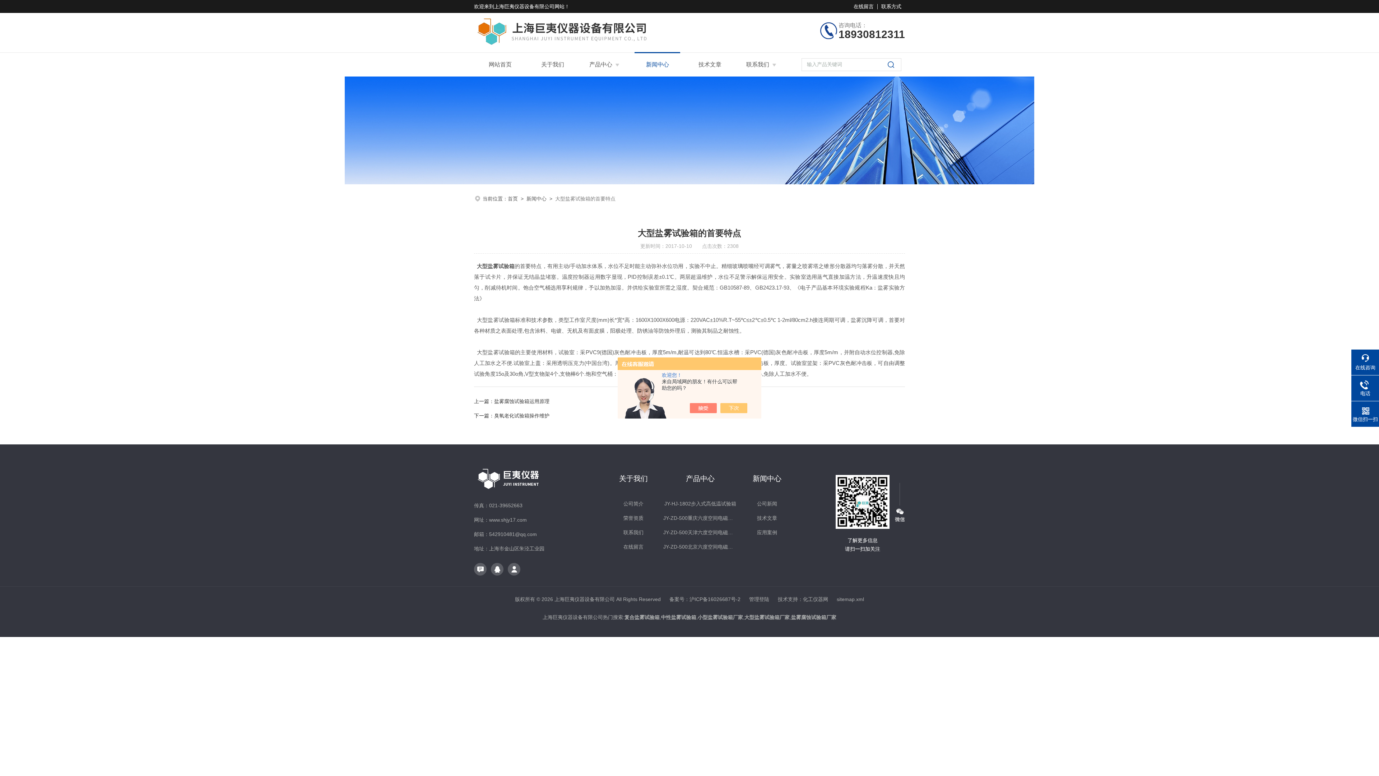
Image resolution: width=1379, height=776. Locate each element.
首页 (513, 199)
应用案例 (767, 532)
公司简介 (633, 504)
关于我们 (552, 64)
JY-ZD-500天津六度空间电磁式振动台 (700, 532)
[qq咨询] (497, 569)
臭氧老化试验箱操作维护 (521, 416)
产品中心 (600, 64)
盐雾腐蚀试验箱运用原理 (521, 401)
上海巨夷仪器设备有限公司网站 (529, 6)
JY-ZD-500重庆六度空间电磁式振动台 (700, 518)
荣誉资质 (633, 518)
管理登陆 (759, 599)
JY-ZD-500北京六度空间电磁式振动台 (700, 547)
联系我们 (757, 64)
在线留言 (864, 6)
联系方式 (891, 6)
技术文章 (709, 64)
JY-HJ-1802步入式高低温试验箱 (700, 504)
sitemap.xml (850, 599)
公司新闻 (767, 504)
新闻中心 (657, 64)
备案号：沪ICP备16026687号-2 (704, 599)
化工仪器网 (815, 599)
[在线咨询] (480, 569)
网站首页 (500, 64)
